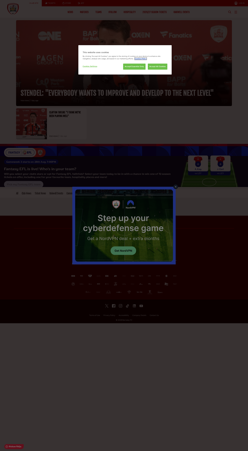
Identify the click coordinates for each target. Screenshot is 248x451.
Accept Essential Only (134, 66)
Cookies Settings (90, 66)
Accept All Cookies (157, 66)
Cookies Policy (141, 59)
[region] (125, 60)
